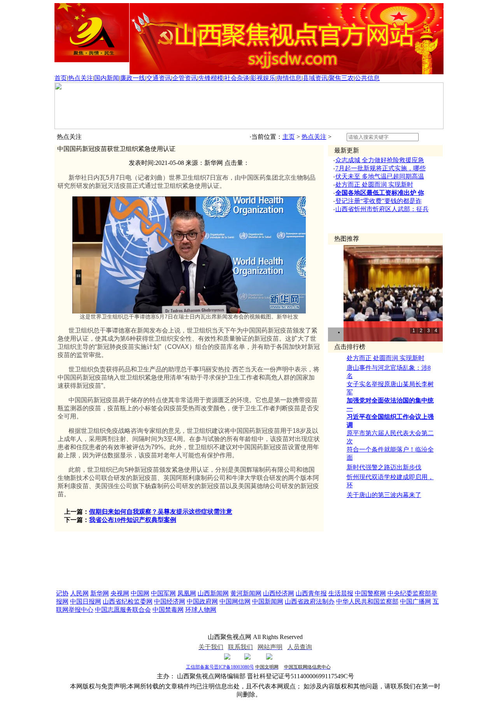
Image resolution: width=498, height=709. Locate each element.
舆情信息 (289, 78)
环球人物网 (200, 609)
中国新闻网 (267, 601)
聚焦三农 (341, 78)
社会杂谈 (236, 78)
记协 (62, 593)
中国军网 (163, 593)
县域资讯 (315, 78)
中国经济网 (169, 601)
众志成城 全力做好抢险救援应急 (379, 160)
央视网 (119, 593)
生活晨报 (340, 593)
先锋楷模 (210, 78)
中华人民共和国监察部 (367, 601)
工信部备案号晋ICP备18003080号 (220, 667)
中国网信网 (235, 601)
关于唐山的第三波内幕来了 (384, 495)
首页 (60, 78)
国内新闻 (106, 78)
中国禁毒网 (168, 609)
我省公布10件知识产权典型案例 (132, 519)
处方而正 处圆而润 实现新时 (374, 184)
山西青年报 (311, 593)
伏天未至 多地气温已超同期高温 (379, 176)
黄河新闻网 (245, 593)
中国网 (140, 593)
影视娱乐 (263, 78)
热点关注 (80, 78)
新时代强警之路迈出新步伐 (384, 467)
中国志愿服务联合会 (123, 609)
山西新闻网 (213, 593)
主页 (288, 136)
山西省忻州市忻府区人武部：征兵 (382, 209)
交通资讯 (158, 78)
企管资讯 (184, 78)
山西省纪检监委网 (128, 601)
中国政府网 (202, 601)
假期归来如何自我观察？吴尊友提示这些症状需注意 (160, 511)
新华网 (99, 593)
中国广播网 (415, 601)
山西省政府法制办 (310, 601)
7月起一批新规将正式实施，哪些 (380, 168)
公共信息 (367, 78)
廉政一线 (132, 78)
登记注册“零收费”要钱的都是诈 (378, 201)
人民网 (79, 593)
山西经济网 (278, 593)
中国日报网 (85, 601)
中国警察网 (370, 593)
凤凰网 (186, 593)
